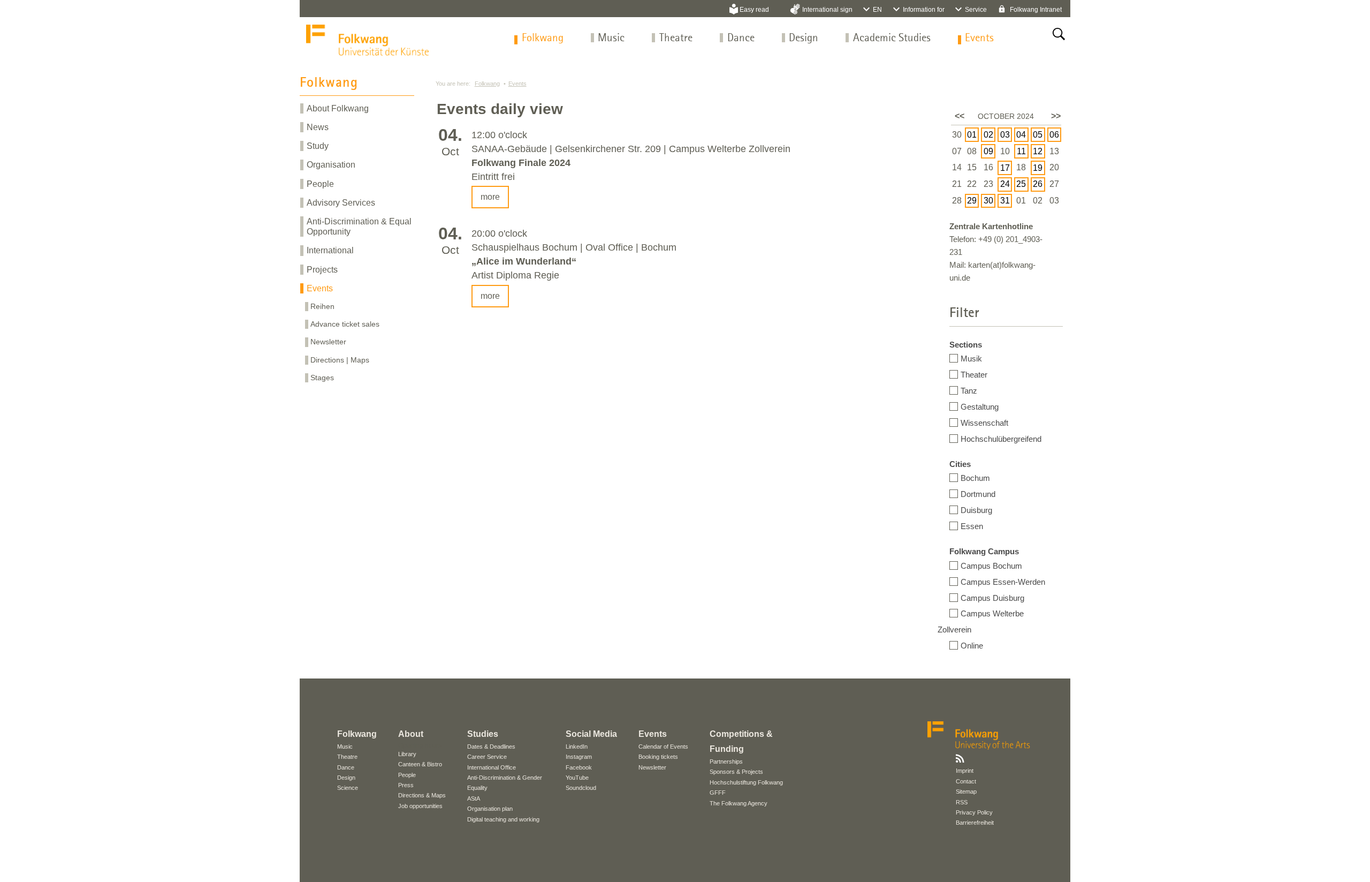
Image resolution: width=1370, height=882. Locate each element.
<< (959, 115)
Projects (322, 269)
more (490, 196)
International (330, 250)
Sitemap (966, 791)
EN (877, 9)
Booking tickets (658, 756)
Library (407, 754)
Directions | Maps (339, 360)
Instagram (579, 756)
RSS (962, 802)
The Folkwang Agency (738, 803)
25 (1021, 184)
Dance (741, 38)
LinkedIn (577, 746)
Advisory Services (341, 202)
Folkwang (543, 38)
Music (611, 38)
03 (1005, 134)
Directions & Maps (422, 795)
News (318, 127)
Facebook (579, 767)
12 (1037, 151)
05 (1037, 134)
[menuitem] (543, 38)
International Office (491, 767)
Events (979, 38)
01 (972, 134)
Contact (966, 781)
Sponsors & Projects (736, 771)
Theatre (675, 38)
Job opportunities (420, 806)
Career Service (487, 756)
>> (1056, 115)
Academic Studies (892, 38)
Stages (322, 377)
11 (1021, 151)
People (320, 184)
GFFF (718, 792)
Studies (482, 733)
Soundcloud (581, 788)
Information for (924, 9)
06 (1054, 134)
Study (318, 145)
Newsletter (328, 341)
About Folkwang (338, 108)
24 (1005, 184)
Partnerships (726, 761)
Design (803, 38)
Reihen (322, 306)
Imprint (964, 770)
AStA (473, 798)
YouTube (577, 777)
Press (406, 785)
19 (1037, 167)
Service (976, 9)
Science (347, 788)
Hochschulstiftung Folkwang (746, 782)
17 (1005, 167)
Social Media (591, 733)
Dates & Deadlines (491, 746)
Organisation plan (490, 808)
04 (1021, 134)
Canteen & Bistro (420, 764)
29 (972, 200)
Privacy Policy (974, 812)
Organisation (331, 164)
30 (988, 200)
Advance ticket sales (344, 324)
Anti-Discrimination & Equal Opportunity (359, 226)
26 (1037, 184)
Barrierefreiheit (975, 822)
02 (988, 134)
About (410, 733)
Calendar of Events (663, 746)
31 (1005, 200)
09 (988, 151)
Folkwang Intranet (1035, 9)
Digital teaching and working (503, 819)
